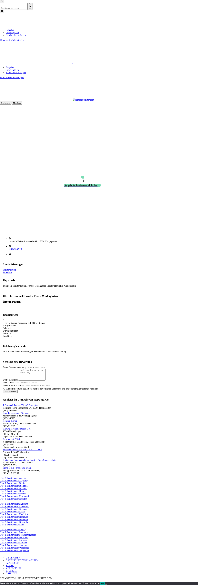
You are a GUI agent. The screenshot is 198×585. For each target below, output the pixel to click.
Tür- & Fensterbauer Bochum (13, 488)
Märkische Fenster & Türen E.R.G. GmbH (22, 449)
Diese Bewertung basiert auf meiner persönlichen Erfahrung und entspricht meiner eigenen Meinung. (52, 388)
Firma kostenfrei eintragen (12, 77)
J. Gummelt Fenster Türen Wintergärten (21, 405)
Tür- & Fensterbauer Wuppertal (14, 550)
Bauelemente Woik (11, 439)
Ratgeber (10, 67)
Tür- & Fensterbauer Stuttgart (13, 545)
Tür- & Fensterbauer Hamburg (14, 517)
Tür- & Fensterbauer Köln (12, 524)
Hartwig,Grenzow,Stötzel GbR (17, 428)
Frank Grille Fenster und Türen (17, 468)
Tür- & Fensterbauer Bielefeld (14, 486)
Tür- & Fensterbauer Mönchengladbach (18, 535)
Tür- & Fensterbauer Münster (13, 540)
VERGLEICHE (13, 568)
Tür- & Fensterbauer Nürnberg (14, 542)
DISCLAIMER (13, 557)
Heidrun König (10, 421)
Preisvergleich (12, 70)
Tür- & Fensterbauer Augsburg (14, 480)
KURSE (10, 565)
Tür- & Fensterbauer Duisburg (14, 504)
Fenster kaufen (9, 270)
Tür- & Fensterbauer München (14, 537)
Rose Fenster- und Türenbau (16, 413)
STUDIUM (11, 570)
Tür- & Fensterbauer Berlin (12, 483)
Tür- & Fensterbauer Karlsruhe (14, 522)
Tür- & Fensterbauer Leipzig (13, 529)
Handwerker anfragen (16, 72)
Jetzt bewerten (10, 392)
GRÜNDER (11, 573)
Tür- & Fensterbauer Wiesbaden (14, 548)
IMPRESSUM (12, 563)
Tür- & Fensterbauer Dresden (13, 499)
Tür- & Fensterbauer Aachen (13, 478)
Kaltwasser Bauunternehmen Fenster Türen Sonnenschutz (29, 460)
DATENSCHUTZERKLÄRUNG (22, 560)
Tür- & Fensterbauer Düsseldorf (14, 506)
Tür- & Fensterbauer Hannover (14, 519)
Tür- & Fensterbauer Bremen (13, 493)
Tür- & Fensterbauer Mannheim (14, 532)
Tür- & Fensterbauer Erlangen (14, 509)
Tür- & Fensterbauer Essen (12, 511)
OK (102, 583)
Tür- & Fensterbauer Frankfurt (14, 514)
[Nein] (106, 584)
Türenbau (7, 272)
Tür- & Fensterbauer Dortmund (14, 496)
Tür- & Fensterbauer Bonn (12, 491)
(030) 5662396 (15, 249)
